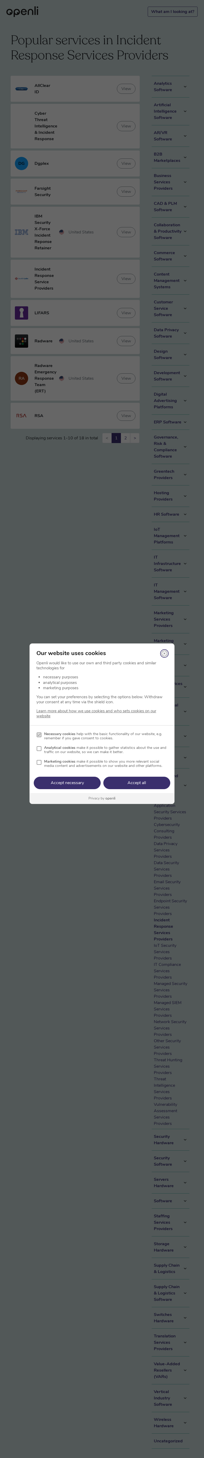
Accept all (137, 783)
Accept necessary (67, 783)
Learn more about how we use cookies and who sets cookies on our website (96, 714)
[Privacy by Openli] (102, 798)
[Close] (164, 653)
